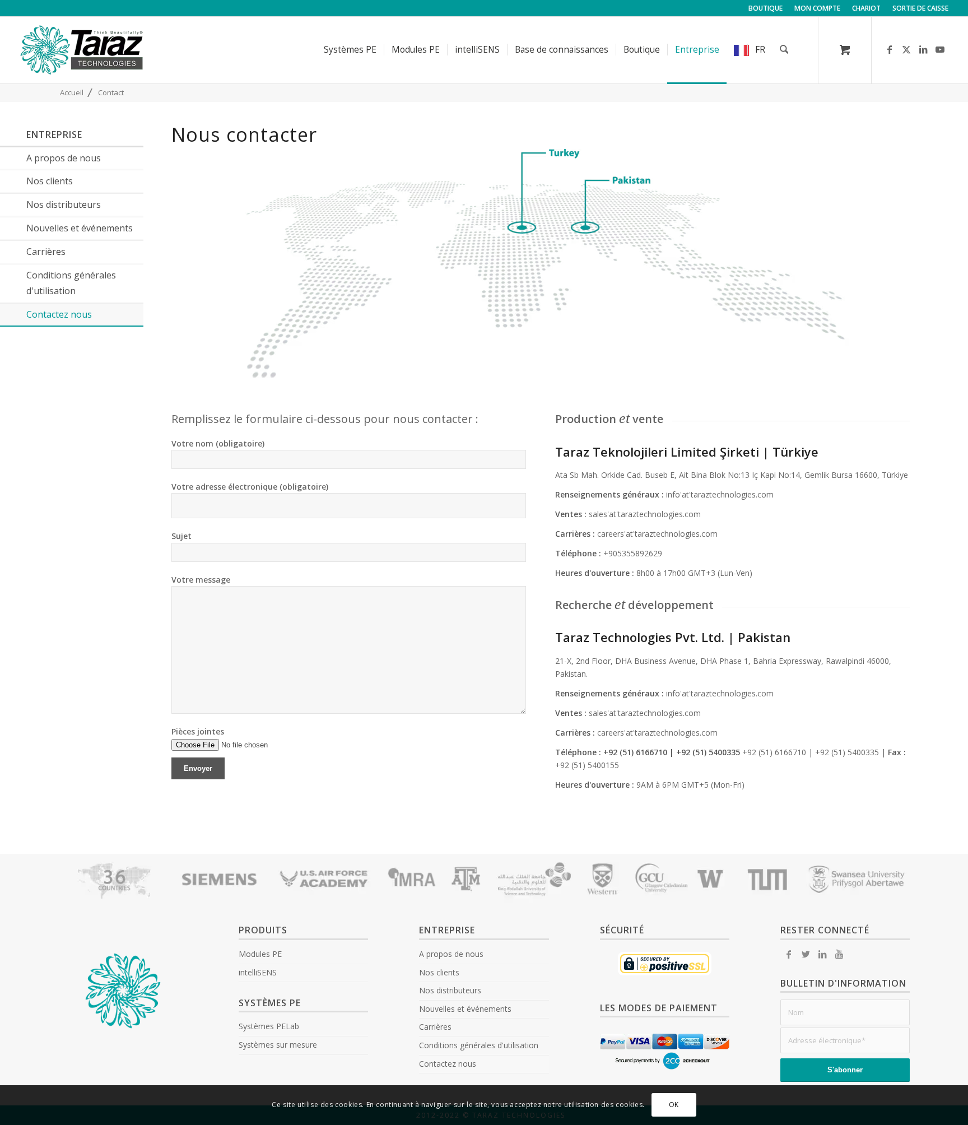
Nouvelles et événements (465, 1008)
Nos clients (439, 972)
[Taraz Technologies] (82, 50)
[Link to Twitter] (805, 954)
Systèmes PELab (269, 1026)
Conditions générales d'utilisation (478, 1045)
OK (674, 1105)
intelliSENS (258, 972)
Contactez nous (447, 1063)
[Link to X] (906, 49)
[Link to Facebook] (889, 49)
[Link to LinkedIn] (923, 49)
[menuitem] (766, 8)
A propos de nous (451, 954)
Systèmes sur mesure (278, 1044)
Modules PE (260, 954)
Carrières (435, 1026)
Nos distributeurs (450, 990)
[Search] (784, 49)
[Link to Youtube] (940, 49)
